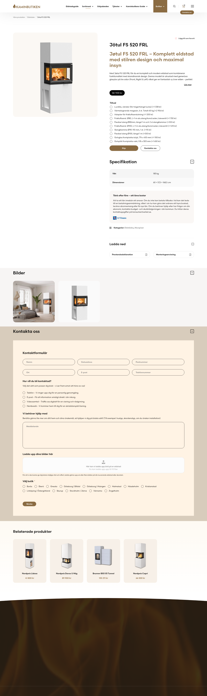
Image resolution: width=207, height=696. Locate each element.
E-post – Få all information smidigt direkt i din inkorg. (51, 397)
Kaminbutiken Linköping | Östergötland (115, 656)
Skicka (29, 504)
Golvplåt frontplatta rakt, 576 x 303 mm (137, 141)
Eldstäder (31, 17)
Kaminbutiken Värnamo (108, 664)
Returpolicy (181, 636)
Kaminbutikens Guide (136, 6)
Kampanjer (150, 636)
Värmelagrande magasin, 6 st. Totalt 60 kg (139, 110)
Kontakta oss (187, 12)
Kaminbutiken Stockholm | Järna (112, 661)
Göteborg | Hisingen (96, 486)
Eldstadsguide (72, 6)
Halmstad (116, 486)
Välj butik (29, 481)
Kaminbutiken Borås (106, 633)
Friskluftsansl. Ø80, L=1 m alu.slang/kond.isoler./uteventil (145, 118)
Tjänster (116, 6)
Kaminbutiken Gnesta (107, 638)
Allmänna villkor (183, 633)
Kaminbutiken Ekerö (106, 636)
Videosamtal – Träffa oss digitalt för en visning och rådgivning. (56, 401)
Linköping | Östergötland (38, 491)
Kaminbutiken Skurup (107, 658)
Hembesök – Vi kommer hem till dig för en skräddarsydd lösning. (56, 406)
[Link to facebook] (185, 674)
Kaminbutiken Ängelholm (109, 667)
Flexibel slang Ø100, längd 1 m (132, 133)
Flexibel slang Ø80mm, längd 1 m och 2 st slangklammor (144, 122)
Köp (124, 148)
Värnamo (97, 491)
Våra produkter (19, 17)
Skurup (60, 491)
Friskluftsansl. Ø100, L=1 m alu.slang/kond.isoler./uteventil (145, 126)
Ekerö (41, 486)
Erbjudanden (103, 6)
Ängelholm (114, 491)
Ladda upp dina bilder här (38, 454)
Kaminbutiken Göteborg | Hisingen (113, 644)
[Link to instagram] (192, 674)
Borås (29, 486)
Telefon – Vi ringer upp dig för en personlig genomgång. (53, 393)
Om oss (148, 641)
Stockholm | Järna (78, 491)
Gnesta (53, 486)
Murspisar (139, 227)
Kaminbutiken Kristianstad (109, 653)
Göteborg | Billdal (72, 486)
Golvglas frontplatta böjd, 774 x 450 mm (137, 137)
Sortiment (86, 6)
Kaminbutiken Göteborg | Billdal (112, 641)
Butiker (159, 6)
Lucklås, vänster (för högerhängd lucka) (137, 107)
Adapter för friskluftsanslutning (133, 114)
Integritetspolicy (183, 638)
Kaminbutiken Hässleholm (109, 650)
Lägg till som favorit (186, 38)
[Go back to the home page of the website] (27, 6)
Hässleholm (133, 486)
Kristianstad (150, 486)
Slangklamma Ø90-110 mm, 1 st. (132, 130)
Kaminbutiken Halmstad (108, 647)
